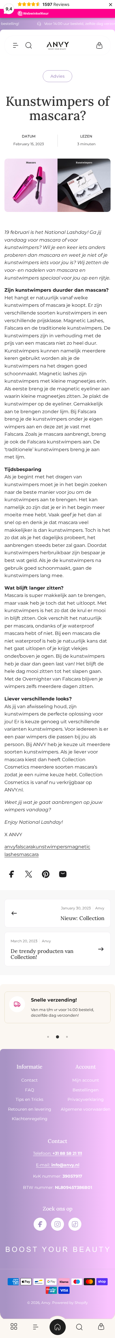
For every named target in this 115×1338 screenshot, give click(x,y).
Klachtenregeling (29, 1118)
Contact (29, 1080)
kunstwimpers (50, 847)
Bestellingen (85, 1090)
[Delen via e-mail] (63, 874)
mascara (29, 854)
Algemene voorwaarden (85, 1109)
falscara (24, 847)
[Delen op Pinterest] (46, 874)
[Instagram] (57, 1224)
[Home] (57, 1327)
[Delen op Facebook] (11, 874)
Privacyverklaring (86, 1099)
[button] (15, 45)
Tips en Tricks (29, 1099)
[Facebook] (40, 1224)
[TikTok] (74, 1224)
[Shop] (14, 1327)
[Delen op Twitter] (29, 874)
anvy (10, 847)
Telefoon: (57, 1153)
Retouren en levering (29, 1109)
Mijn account (85, 1080)
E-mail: (57, 1165)
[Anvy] (57, 45)
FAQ (29, 1090)
